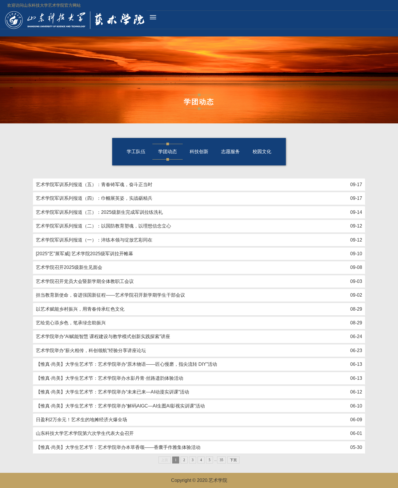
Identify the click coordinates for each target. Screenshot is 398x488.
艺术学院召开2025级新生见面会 (199, 267)
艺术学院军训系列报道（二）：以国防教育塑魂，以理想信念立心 (199, 225)
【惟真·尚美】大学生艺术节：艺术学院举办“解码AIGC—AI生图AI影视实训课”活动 (199, 405)
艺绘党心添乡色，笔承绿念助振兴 (199, 322)
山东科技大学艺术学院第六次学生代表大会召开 (199, 433)
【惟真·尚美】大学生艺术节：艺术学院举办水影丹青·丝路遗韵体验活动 (199, 378)
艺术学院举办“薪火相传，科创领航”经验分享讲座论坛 (199, 350)
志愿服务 (230, 151)
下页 (233, 460)
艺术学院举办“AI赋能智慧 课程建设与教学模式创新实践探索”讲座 (199, 336)
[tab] (199, 185)
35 (221, 460)
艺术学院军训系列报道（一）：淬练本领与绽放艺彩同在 (199, 239)
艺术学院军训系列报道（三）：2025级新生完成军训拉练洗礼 (199, 212)
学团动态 (167, 151)
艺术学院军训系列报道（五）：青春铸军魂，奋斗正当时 (199, 184)
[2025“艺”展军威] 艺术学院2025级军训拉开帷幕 (199, 253)
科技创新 (199, 151)
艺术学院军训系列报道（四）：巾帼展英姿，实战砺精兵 (199, 198)
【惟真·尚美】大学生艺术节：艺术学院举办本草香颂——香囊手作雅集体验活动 (199, 447)
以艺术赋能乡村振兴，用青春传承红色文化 (199, 309)
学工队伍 (136, 151)
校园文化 (262, 151)
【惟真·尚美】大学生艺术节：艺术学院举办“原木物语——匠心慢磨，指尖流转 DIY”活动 (199, 364)
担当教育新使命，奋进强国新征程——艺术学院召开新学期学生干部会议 (199, 295)
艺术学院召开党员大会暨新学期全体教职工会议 (199, 281)
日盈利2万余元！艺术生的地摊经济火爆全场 (199, 419)
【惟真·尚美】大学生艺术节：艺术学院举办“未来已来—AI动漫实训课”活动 (199, 391)
